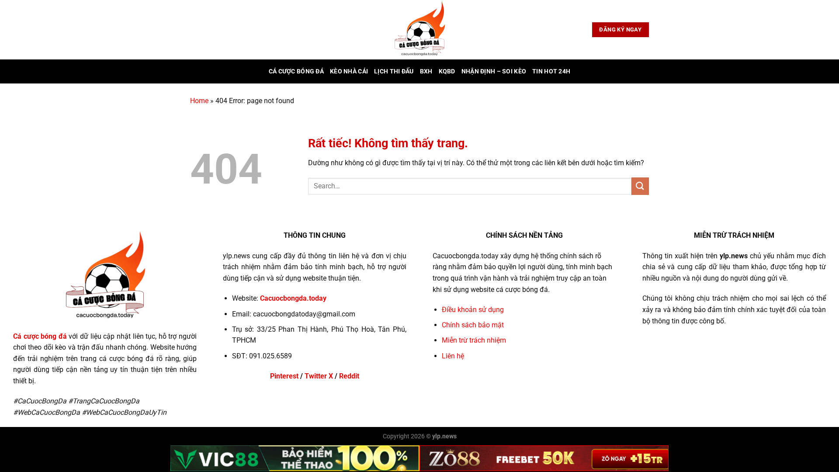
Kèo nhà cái (349, 71)
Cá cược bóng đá (296, 71)
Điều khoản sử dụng (473, 309)
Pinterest (284, 376)
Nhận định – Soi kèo (493, 71)
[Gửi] (640, 185)
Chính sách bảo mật (473, 325)
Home (199, 101)
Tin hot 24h (551, 71)
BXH (426, 71)
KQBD (447, 71)
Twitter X (319, 376)
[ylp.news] (419, 29)
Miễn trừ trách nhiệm (474, 340)
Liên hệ (453, 356)
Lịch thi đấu (393, 71)
